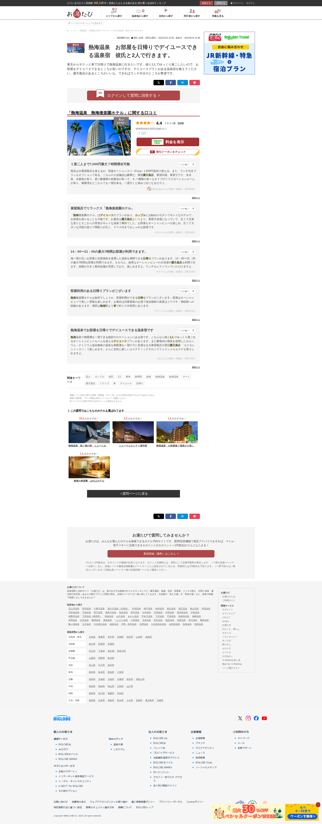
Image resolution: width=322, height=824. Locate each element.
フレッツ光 (159, 747)
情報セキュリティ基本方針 (100, 807)
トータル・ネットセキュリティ (75, 781)
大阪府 (111, 679)
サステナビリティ (205, 747)
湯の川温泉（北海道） (118, 608)
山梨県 (92, 658)
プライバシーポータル (170, 801)
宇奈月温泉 (147, 616)
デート (186, 376)
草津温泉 (206, 608)
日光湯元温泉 (100, 624)
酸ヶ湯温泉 (73, 624)
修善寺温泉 (73, 616)
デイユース (126, 383)
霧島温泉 (204, 620)
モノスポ (226, 640)
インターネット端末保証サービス (76, 776)
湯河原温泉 (182, 612)
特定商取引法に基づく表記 (68, 807)
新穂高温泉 (183, 616)
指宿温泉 (198, 624)
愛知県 (111, 672)
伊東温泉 (195, 612)
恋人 (88, 376)
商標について (125, 807)
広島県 (120, 686)
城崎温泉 (196, 616)
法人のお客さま (157, 732)
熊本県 (120, 700)
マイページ (238, 3)
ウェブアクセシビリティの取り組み (108, 801)
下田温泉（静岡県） (92, 616)
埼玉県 (92, 651)
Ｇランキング (228, 613)
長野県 (101, 658)
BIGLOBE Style (204, 762)
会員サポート (245, 747)
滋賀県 (92, 679)
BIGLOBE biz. (160, 738)
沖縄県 (160, 700)
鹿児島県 (149, 700)
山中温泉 (120, 616)
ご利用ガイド (228, 600)
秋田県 (129, 637)
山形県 (139, 637)
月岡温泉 (158, 612)
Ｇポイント (227, 609)
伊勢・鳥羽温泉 (129, 624)
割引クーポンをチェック (171, 151)
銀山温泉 (194, 608)
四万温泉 (98, 612)
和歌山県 (140, 679)
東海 (128, 376)
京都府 (101, 679)
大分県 (129, 700)
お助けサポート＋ (68, 771)
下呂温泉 (159, 616)
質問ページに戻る (135, 493)
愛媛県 (111, 693)
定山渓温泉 (73, 608)
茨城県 (111, 644)
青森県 (101, 637)
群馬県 (101, 644)
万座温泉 (86, 612)
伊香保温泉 (73, 612)
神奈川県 (121, 651)
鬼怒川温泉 (110, 612)
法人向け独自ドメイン (165, 785)
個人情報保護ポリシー (143, 801)
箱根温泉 (114, 624)
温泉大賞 (118, 744)
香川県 (101, 693)
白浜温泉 (84, 620)
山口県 (129, 686)
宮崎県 (139, 700)
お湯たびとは (228, 596)
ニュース (200, 752)
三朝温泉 (135, 620)
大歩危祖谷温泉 (158, 624)
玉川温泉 (86, 624)
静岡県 (138, 376)
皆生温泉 (158, 620)
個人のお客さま (63, 732)
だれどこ (226, 617)
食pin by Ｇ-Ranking (232, 664)
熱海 (148, 376)
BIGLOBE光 (65, 744)
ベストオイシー (229, 636)
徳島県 (92, 693)
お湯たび (226, 625)
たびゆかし (227, 656)
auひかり (63, 749)
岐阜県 (101, 672)
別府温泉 (181, 620)
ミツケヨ (226, 652)
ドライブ (104, 383)
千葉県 (101, 651)
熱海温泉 (160, 376)
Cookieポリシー (195, 801)
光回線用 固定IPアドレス (166, 757)
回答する (206, 3)
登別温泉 (86, 608)
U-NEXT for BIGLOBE (71, 786)
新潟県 (111, 658)
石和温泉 (169, 612)
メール (241, 743)
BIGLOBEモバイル (68, 754)
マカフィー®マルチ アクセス (167, 778)
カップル (99, 376)
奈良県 (129, 679)
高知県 (120, 693)
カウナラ (226, 648)
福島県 (148, 637)
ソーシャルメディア (206, 767)
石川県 (101, 665)
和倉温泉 (109, 616)
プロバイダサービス (163, 752)
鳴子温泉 (148, 608)
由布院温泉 (174, 624)
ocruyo (225, 621)
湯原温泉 (169, 620)
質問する (221, 3)
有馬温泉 (72, 620)
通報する (196, 198)
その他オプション (68, 790)
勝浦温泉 (96, 620)
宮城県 (120, 637)
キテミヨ (226, 633)
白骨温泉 (146, 612)
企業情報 (196, 732)
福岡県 (92, 700)
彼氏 (111, 376)
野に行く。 (227, 644)
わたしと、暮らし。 (232, 629)
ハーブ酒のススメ (231, 668)
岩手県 (111, 637)
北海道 (92, 637)
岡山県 (111, 686)
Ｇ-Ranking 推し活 (231, 660)
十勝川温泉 (99, 608)
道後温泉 (107, 620)
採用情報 (200, 757)
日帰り (139, 383)
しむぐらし (119, 749)
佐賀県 (101, 700)
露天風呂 (90, 383)
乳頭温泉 (136, 608)
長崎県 (111, 700)
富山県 (92, 665)
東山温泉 (171, 608)
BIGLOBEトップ (144, 807)
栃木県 (92, 644)
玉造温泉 (146, 620)
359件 (181, 123)
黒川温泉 (193, 620)
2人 (119, 376)
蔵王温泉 (182, 608)
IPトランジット (161, 772)
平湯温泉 (171, 616)
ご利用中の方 (241, 732)
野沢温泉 (135, 612)
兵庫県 (120, 679)
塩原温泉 (123, 612)
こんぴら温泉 (121, 620)
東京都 (111, 651)
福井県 (111, 665)
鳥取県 (92, 686)
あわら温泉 (133, 616)
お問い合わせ (61, 801)
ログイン (250, 3)
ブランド (200, 743)
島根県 (101, 686)
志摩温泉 (143, 624)
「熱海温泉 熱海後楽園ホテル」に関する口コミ (112, 112)
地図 (143, 133)
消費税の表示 (79, 801)
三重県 (120, 672)
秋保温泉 (159, 608)
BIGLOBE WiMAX (68, 759)
